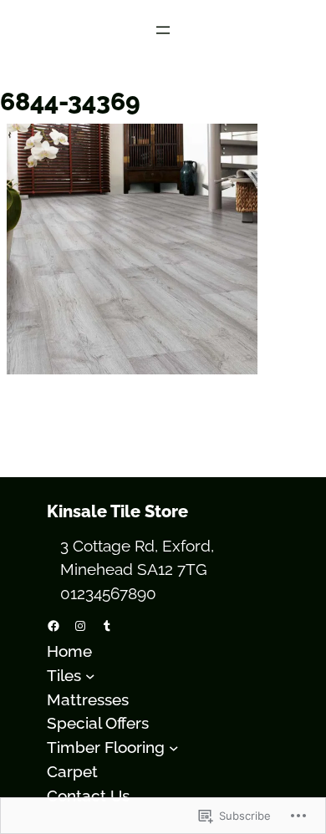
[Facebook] (53, 626)
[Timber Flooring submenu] (174, 748)
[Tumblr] (107, 626)
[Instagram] (80, 626)
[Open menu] (163, 30)
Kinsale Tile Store (117, 511)
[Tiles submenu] (90, 675)
